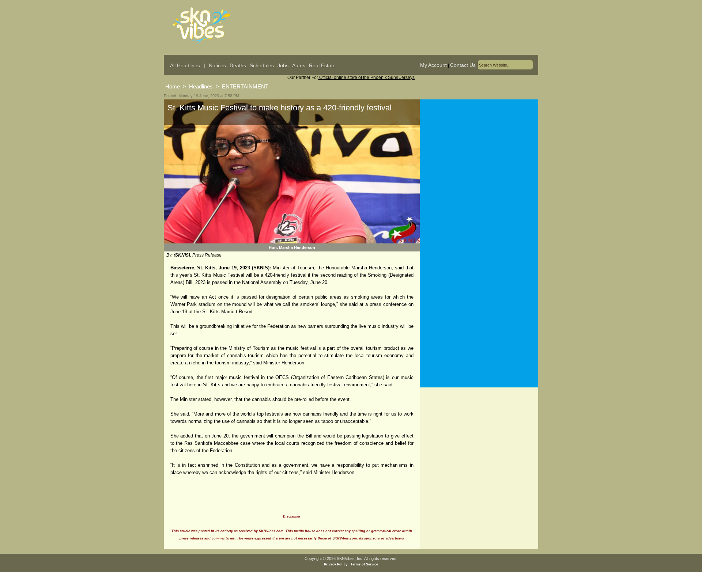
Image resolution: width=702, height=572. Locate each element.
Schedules (262, 65)
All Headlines (185, 65)
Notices (217, 65)
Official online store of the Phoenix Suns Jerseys (366, 77)
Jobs (283, 65)
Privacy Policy (335, 564)
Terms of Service (364, 564)
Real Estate (322, 65)
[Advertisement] (479, 171)
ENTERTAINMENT (245, 86)
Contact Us (463, 65)
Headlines (201, 86)
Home (172, 86)
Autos (298, 65)
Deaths (238, 65)
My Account (433, 65)
